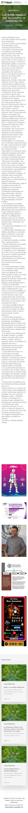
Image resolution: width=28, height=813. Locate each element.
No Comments (19, 25)
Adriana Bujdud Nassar (14, 10)
